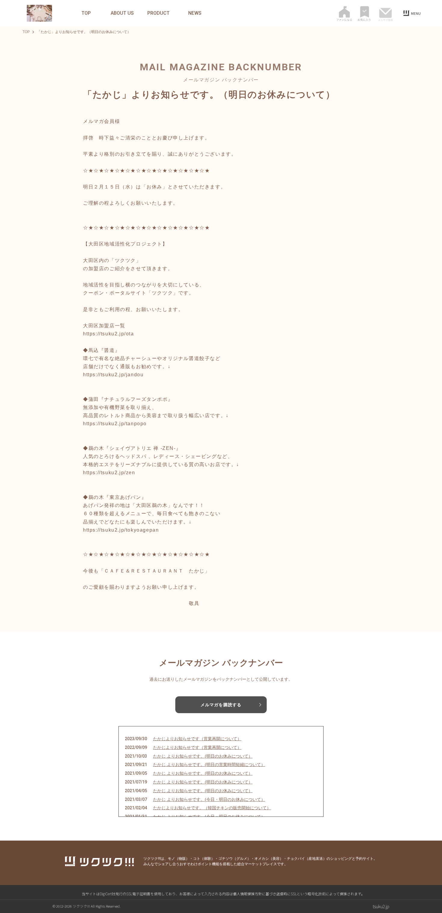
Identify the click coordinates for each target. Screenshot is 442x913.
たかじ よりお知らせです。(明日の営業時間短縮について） (209, 764)
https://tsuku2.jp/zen (109, 472)
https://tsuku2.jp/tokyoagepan (121, 530)
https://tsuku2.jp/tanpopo (115, 423)
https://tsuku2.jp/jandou (113, 374)
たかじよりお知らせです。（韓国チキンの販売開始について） (212, 807)
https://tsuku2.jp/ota (108, 333)
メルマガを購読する (221, 704)
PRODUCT (158, 13)
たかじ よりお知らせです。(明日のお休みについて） (203, 756)
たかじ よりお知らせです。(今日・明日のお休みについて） (209, 799)
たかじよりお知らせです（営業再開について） (197, 738)
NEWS (194, 13)
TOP (86, 13)
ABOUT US (122, 13)
